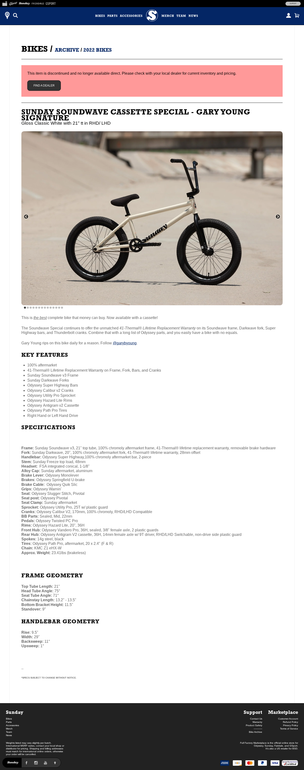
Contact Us (256, 718)
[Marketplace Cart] (297, 15)
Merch (168, 16)
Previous (26, 217)
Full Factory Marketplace (253, 743)
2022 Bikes (97, 50)
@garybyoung (125, 343)
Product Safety (254, 725)
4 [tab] (33, 308)
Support (293, 4)
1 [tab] (25, 308)
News (193, 16)
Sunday (14, 712)
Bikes (100, 16)
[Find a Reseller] (7, 15)
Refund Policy (290, 722)
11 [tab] (53, 308)
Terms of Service (289, 728)
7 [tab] (42, 308)
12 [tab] (56, 308)
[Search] (15, 15)
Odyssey (258, 745)
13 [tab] (59, 308)
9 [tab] (48, 308)
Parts (112, 16)
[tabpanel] (152, 218)
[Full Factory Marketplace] (5, 2)
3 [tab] (30, 308)
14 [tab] (62, 308)
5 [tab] (36, 308)
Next (278, 217)
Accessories (131, 16)
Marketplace (283, 712)
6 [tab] (39, 308)
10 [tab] (50, 308)
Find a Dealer (44, 85)
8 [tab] (45, 308)
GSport (293, 745)
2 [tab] (28, 308)
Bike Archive (255, 732)
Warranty (257, 722)
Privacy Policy (290, 725)
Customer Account (288, 718)
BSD (294, 748)
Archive (67, 50)
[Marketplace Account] (288, 15)
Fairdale (278, 745)
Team (181, 16)
